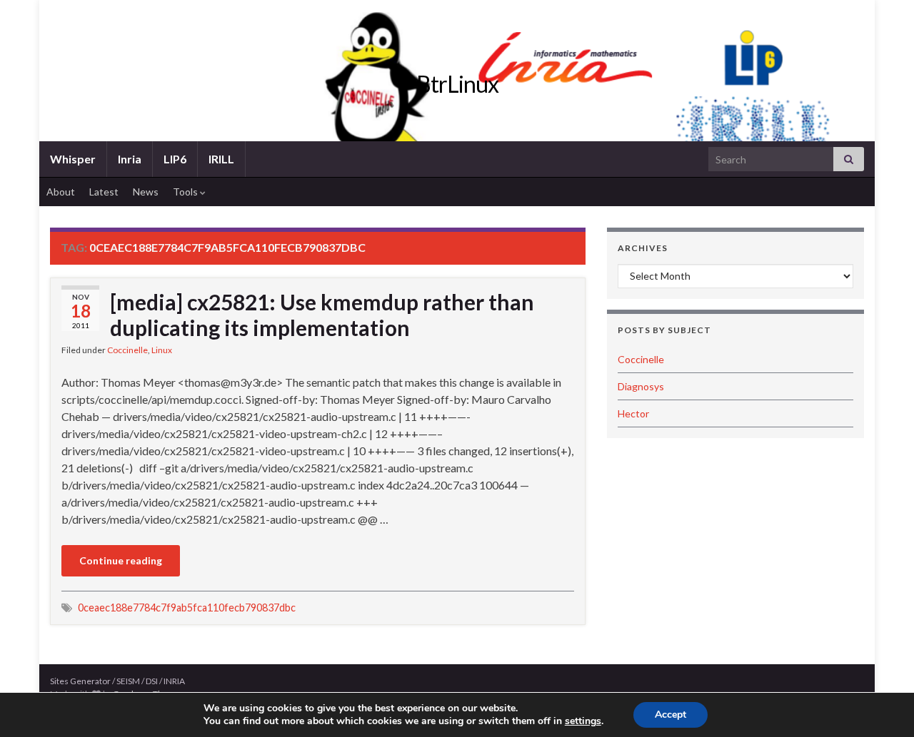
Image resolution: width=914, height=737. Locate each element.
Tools (186, 191)
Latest (104, 191)
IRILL (221, 159)
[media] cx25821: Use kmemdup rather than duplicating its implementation (322, 314)
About (60, 191)
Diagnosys (641, 386)
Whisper (73, 159)
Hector (633, 413)
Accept (670, 714)
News (146, 191)
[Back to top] (882, 705)
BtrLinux (457, 84)
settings (583, 721)
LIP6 (175, 159)
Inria (129, 159)
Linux (161, 350)
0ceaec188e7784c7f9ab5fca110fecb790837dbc (187, 607)
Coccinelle (127, 350)
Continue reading (120, 560)
